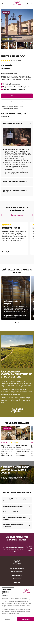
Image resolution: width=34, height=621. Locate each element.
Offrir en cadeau (17, 96)
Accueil (3, 53)
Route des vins (17, 575)
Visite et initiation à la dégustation (15, 181)
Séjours (8, 53)
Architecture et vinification (12, 123)
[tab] (15, 322)
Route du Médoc (6, 477)
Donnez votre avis (17, 215)
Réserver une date (17, 102)
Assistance (17, 579)
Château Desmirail (9, 317)
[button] (17, 25)
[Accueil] (17, 562)
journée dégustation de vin (9, 478)
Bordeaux (4, 442)
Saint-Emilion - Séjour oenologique (8, 446)
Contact (17, 582)
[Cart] (32, 3)
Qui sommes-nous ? (17, 568)
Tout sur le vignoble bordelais (20, 477)
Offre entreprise (17, 572)
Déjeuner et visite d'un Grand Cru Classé (15, 191)
